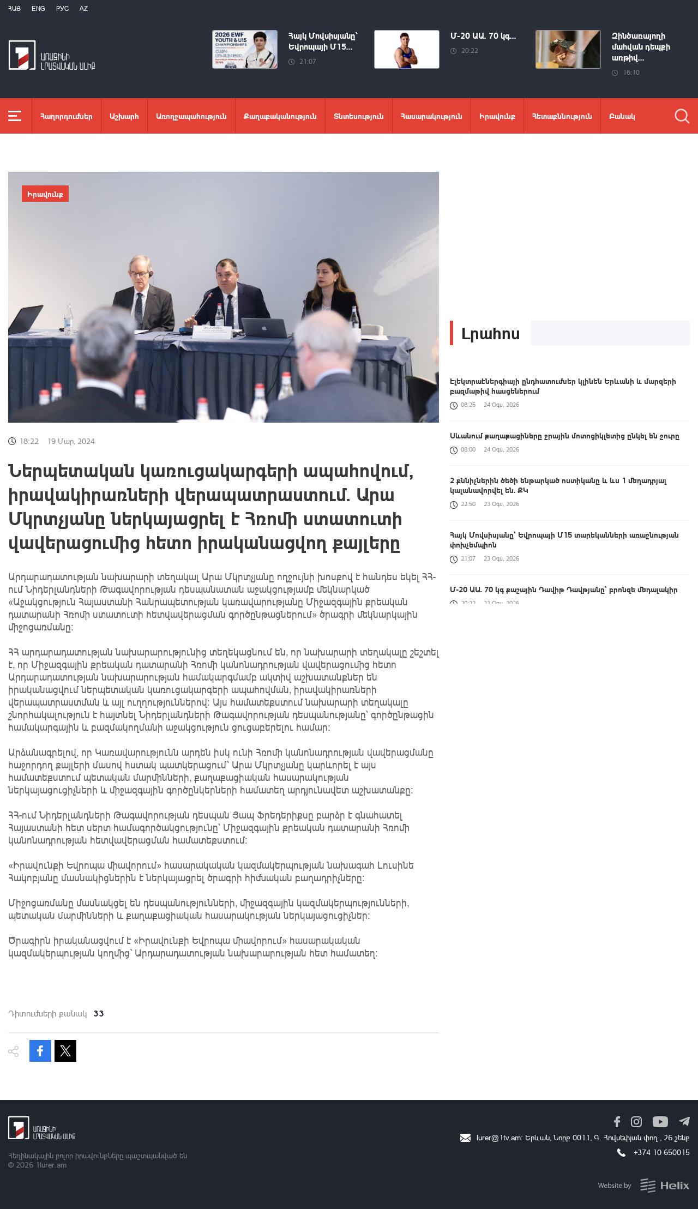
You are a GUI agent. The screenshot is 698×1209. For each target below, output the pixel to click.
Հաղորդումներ (66, 116)
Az (84, 8)
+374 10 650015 (662, 1152)
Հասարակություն (431, 116)
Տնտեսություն (359, 116)
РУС (62, 8)
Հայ (14, 8)
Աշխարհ (124, 116)
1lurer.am (51, 1164)
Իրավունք (497, 116)
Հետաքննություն (562, 116)
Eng (38, 8)
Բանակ (622, 116)
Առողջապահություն (191, 116)
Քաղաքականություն (280, 116)
